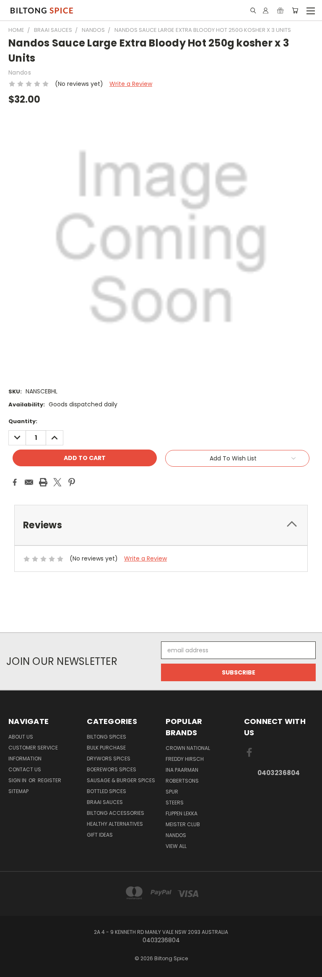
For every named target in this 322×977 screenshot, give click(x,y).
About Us (20, 736)
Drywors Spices (108, 758)
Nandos (176, 835)
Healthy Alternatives (115, 823)
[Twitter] (57, 482)
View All (176, 846)
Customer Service (33, 747)
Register (49, 780)
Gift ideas (100, 834)
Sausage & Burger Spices (121, 780)
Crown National (188, 748)
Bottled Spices (106, 791)
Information (25, 758)
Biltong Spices (106, 736)
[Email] (29, 482)
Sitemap (18, 791)
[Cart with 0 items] (295, 10)
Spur (172, 791)
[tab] (161, 525)
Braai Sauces (105, 802)
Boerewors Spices (111, 769)
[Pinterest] (72, 482)
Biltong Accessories (115, 813)
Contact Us (24, 769)
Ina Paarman (182, 769)
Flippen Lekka (181, 813)
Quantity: (22, 421)
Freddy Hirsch (185, 758)
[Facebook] (14, 482)
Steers (175, 802)
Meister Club (183, 824)
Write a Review (130, 84)
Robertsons (182, 780)
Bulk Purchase (106, 747)
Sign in (18, 780)
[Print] (43, 482)
